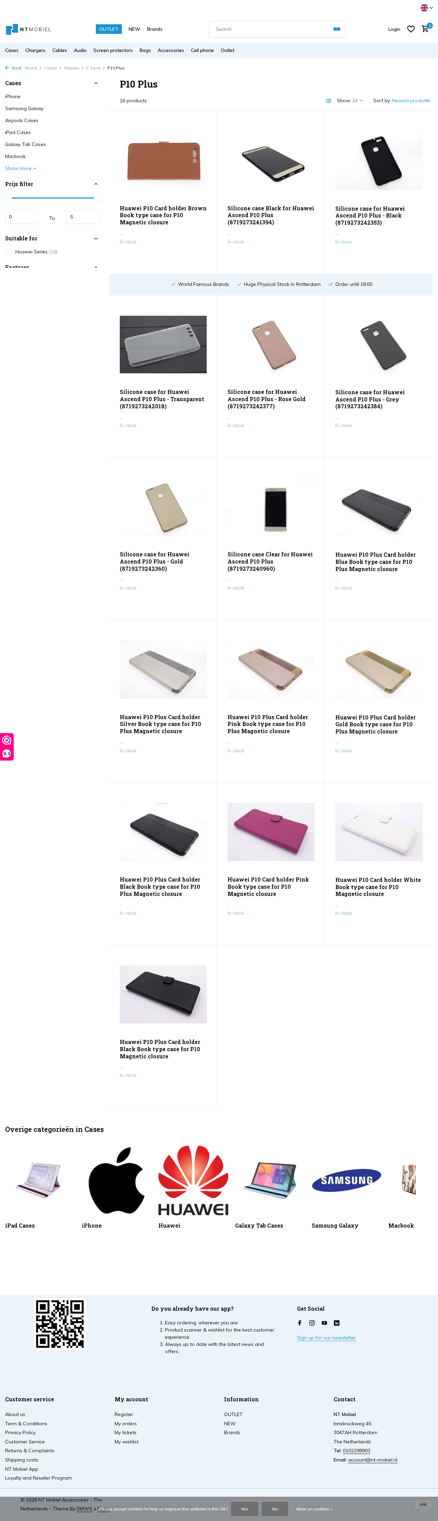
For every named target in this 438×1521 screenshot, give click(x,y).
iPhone (13, 96)
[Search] (336, 29)
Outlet (227, 50)
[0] (423, 29)
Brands (155, 29)
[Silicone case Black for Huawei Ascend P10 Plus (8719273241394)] (271, 160)
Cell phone (202, 50)
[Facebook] (299, 1323)
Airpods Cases (21, 120)
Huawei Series (36, 252)
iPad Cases (18, 132)
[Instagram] (312, 1323)
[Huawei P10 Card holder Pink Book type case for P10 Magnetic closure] (271, 832)
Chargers (35, 50)
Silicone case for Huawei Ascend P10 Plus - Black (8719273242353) (370, 215)
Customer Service (25, 1442)
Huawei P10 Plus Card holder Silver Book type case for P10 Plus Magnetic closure (160, 724)
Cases (11, 50)
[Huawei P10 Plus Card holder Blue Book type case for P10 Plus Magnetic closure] (379, 507)
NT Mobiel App (21, 1469)
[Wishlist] (411, 29)
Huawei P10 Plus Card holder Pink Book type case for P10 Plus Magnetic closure (268, 724)
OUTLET (108, 29)
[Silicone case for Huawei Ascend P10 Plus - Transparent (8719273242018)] (163, 344)
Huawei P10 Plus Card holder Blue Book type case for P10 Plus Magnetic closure (375, 561)
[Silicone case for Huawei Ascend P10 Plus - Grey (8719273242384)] (379, 345)
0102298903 (356, 1450)
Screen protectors (113, 50)
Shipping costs (21, 1460)
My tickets (126, 1432)
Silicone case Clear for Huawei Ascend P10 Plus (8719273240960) (270, 561)
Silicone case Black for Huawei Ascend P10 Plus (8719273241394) (271, 215)
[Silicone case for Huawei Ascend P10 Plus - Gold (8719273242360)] (163, 507)
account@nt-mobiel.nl (372, 1460)
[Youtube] (324, 1323)
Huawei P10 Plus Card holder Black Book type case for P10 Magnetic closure (160, 1049)
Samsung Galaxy (24, 108)
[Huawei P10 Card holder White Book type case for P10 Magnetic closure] (379, 832)
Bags (145, 50)
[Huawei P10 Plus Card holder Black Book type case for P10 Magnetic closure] (163, 994)
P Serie (93, 67)
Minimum (21, 217)
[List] (329, 101)
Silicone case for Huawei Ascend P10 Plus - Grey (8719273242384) (370, 399)
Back (16, 67)
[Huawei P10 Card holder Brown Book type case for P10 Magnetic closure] (163, 160)
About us (15, 1414)
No (275, 1508)
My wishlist (127, 1442)
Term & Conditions (26, 1423)
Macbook (15, 156)
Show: (344, 100)
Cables (59, 50)
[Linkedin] (336, 1323)
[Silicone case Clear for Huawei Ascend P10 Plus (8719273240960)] (271, 507)
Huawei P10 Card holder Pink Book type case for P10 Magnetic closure (268, 886)
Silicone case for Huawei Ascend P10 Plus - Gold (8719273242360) (154, 561)
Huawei (71, 67)
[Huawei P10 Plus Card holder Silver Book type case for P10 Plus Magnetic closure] (163, 669)
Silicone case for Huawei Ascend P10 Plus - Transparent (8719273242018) (162, 399)
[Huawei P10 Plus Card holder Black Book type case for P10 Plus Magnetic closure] (163, 832)
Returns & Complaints (29, 1450)
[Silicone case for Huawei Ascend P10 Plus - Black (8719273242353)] (379, 161)
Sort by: (382, 100)
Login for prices (163, 256)
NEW (134, 29)
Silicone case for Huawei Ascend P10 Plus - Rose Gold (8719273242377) (267, 399)
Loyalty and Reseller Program (38, 1478)
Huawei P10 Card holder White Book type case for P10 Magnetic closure (378, 887)
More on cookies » (314, 1508)
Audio (80, 50)
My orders (126, 1423)
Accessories (171, 50)
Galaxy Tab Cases (25, 144)
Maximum (82, 217)
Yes (244, 1508)
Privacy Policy (20, 1432)
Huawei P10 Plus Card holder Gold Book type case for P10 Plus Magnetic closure (375, 724)
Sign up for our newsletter (326, 1338)
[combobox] (277, 29)
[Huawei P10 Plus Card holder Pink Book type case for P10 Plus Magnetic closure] (271, 669)
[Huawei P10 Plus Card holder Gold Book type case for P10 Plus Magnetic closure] (379, 670)
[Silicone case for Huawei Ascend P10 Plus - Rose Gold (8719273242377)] (271, 344)
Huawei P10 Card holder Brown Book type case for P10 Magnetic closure (163, 215)
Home (31, 67)
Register (124, 1414)
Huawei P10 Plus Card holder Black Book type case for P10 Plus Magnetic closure (160, 886)
